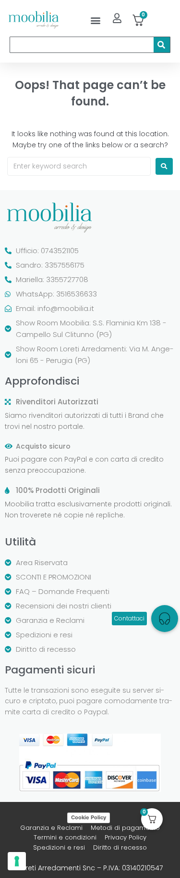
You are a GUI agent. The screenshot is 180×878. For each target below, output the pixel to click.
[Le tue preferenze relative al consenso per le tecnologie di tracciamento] (17, 861)
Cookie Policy (88, 817)
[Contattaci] (164, 618)
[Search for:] (79, 166)
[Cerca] (162, 44)
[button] (95, 20)
